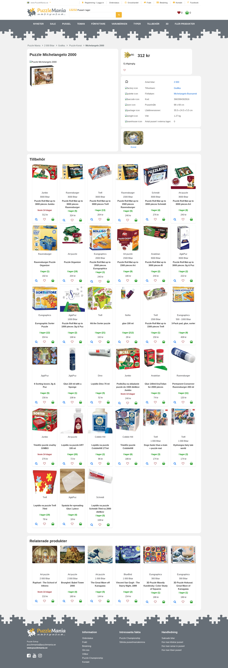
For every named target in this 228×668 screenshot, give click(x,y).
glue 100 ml (128, 323)
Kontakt (179, 3)
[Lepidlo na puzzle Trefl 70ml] (36, 524)
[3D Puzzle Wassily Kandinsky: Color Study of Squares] (147, 602)
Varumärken (119, 24)
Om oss (85, 650)
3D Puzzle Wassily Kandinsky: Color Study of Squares (156, 586)
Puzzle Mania (34, 45)
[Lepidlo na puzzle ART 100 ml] (64, 464)
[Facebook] (28, 657)
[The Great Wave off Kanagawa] (92, 601)
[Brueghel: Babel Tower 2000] (64, 601)
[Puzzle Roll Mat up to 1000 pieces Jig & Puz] (64, 342)
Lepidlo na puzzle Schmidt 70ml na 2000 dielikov (100, 508)
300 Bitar (155, 578)
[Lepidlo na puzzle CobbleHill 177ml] (92, 464)
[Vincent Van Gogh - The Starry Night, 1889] (119, 601)
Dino (100, 376)
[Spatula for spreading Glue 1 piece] (64, 524)
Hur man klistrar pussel (172, 642)
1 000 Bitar (156, 441)
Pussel (66, 24)
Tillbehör (153, 24)
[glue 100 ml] (119, 342)
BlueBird (128, 574)
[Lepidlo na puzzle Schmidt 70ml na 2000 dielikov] (92, 525)
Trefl (100, 193)
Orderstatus (114, 3)
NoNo (128, 315)
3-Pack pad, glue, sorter (183, 323)
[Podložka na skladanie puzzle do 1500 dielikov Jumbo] (119, 403)
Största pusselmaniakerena (132, 642)
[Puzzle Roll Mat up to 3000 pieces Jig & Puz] (175, 281)
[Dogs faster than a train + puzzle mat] (147, 464)
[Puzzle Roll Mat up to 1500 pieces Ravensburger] (119, 220)
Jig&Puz (183, 254)
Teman (81, 24)
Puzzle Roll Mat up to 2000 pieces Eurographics (100, 265)
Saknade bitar (168, 638)
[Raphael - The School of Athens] (36, 601)
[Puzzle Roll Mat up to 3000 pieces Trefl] (92, 219)
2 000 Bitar (49, 45)
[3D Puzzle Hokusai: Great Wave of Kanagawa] (175, 602)
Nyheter (38, 24)
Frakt (149, 3)
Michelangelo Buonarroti (185, 94)
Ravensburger (72, 193)
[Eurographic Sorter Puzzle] (36, 342)
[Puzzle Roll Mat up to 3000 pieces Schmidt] (147, 219)
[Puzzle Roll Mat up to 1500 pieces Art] (119, 281)
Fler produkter (185, 24)
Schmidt (155, 193)
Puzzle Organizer (72, 262)
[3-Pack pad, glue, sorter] (175, 342)
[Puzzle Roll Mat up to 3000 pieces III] (147, 281)
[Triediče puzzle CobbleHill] (119, 464)
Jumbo (45, 193)
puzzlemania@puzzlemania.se (41, 645)
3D (167, 24)
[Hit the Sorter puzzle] (92, 342)
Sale (53, 24)
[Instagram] (40, 657)
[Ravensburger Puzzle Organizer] (36, 281)
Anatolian (155, 254)
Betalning (164, 3)
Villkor (85, 654)
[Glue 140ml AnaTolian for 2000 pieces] (147, 402)
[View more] (44, 179)
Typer (137, 24)
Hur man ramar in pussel (173, 646)
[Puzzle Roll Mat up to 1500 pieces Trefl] (147, 342)
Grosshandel (133, 3)
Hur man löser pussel (172, 650)
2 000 (176, 82)
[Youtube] (34, 657)
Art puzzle (183, 193)
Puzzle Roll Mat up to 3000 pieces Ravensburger (72, 204)
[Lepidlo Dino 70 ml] (92, 402)
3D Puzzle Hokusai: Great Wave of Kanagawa (183, 586)
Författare (98, 24)
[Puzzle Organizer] (64, 281)
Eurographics (100, 254)
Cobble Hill (100, 437)
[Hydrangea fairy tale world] (175, 464)
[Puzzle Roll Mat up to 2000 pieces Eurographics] (92, 281)
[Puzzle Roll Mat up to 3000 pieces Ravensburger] (64, 220)
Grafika (61, 45)
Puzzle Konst (75, 45)
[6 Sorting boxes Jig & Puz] (36, 402)
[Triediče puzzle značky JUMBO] (36, 464)
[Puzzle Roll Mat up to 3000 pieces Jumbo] (36, 219)
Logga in (100, 3)
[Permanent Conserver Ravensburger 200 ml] (175, 402)
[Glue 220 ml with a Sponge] (64, 402)
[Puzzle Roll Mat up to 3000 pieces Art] (175, 219)
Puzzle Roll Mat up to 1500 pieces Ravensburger (127, 204)
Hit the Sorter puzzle (100, 323)
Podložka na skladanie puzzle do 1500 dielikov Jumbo (127, 387)
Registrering (90, 3)
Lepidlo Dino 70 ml (100, 384)
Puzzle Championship (92, 658)
